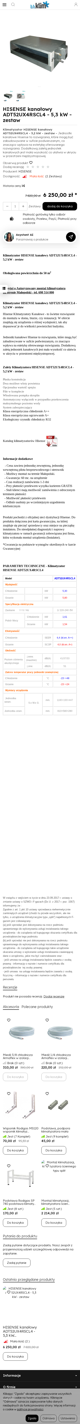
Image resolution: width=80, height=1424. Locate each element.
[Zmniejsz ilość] (23, 206)
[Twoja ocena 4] (42, 167)
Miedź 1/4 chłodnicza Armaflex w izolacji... (56, 1056)
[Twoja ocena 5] (47, 167)
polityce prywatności (30, 1409)
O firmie (9, 1387)
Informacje (12, 1375)
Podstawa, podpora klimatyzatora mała (55, 1129)
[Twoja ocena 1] (27, 167)
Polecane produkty (37, 1006)
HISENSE (25, 171)
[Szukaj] (13, 4)
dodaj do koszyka (60, 206)
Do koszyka (15, 1150)
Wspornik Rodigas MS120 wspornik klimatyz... (20, 1129)
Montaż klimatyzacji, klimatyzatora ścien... (55, 1202)
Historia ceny (12, 186)
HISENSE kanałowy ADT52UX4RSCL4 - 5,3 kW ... (20, 1331)
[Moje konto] (76, 4)
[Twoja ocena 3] (37, 167)
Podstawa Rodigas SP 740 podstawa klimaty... (19, 1202)
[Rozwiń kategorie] (4, 4)
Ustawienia (68, 1418)
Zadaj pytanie (16, 1263)
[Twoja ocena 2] (32, 167)
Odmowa (49, 1418)
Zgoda (32, 1418)
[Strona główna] (40, 4)
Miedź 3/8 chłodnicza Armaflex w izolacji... (18, 1056)
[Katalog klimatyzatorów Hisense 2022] (52, 441)
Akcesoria (11, 1006)
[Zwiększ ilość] (7, 206)
